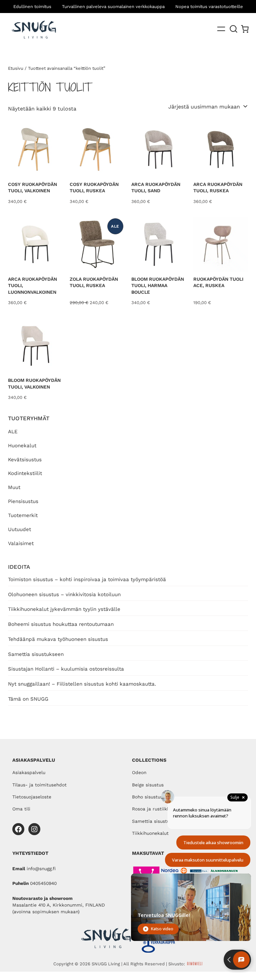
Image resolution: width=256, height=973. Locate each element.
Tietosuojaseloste (31, 796)
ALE (13, 432)
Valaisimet (21, 543)
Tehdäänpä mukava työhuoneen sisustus (58, 639)
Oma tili (21, 808)
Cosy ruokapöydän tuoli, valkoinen (32, 188)
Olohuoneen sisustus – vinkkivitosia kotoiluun (64, 594)
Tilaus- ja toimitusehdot (39, 784)
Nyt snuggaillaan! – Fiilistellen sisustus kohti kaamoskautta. (82, 684)
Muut (14, 487)
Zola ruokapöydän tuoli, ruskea (94, 282)
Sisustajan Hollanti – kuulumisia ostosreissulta (66, 669)
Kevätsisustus (25, 460)
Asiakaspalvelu (28, 772)
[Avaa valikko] (221, 29)
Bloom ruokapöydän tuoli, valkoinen (34, 384)
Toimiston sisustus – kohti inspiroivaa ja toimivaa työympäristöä (87, 579)
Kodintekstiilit (25, 473)
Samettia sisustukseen (36, 654)
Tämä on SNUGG (28, 699)
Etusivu (15, 68)
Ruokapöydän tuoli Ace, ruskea (218, 282)
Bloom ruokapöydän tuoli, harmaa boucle (157, 285)
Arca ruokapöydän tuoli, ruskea (217, 188)
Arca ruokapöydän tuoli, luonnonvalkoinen (32, 285)
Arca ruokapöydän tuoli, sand (155, 188)
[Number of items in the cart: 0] (245, 29)
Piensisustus (23, 501)
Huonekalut (22, 446)
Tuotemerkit (23, 515)
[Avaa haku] (233, 29)
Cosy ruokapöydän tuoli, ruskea (94, 188)
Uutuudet (19, 529)
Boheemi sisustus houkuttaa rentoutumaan (61, 624)
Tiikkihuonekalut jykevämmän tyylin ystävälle (64, 609)
